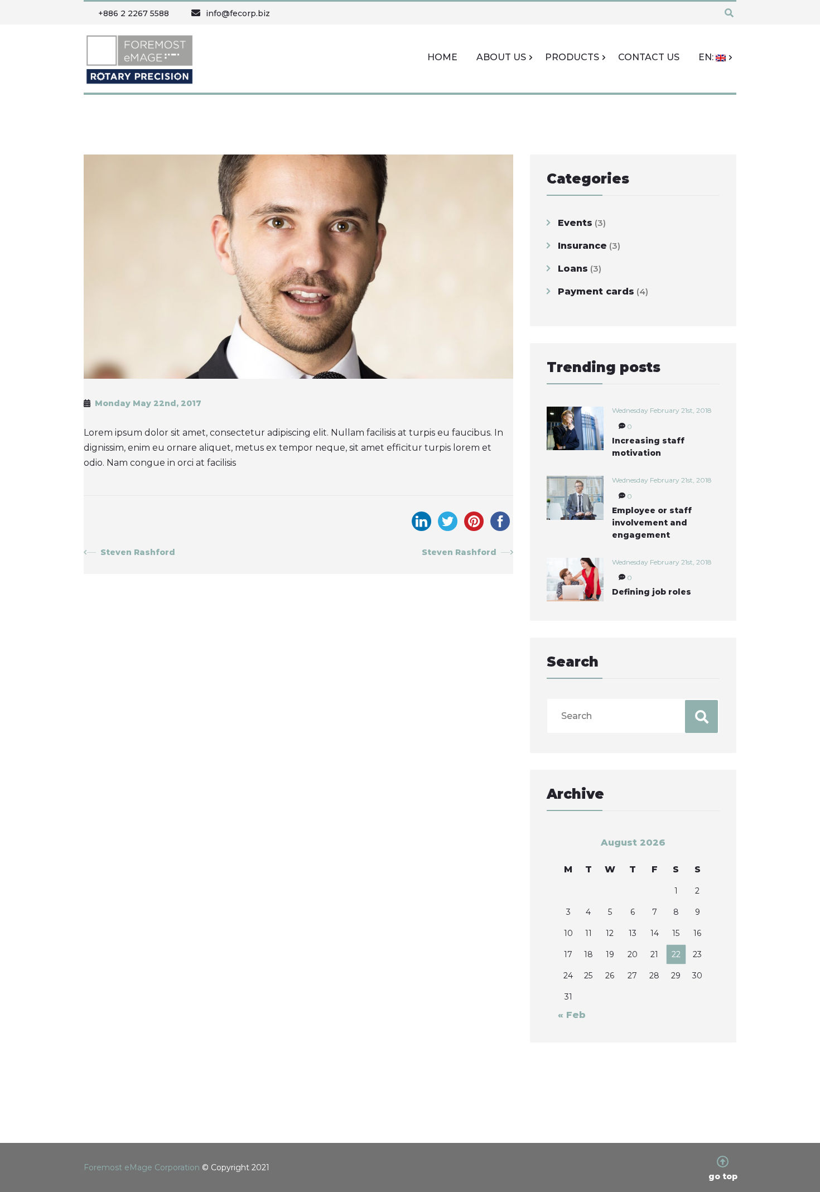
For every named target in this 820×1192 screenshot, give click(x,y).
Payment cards (596, 291)
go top (722, 1176)
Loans (573, 268)
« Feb (572, 1015)
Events (575, 223)
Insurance (582, 245)
